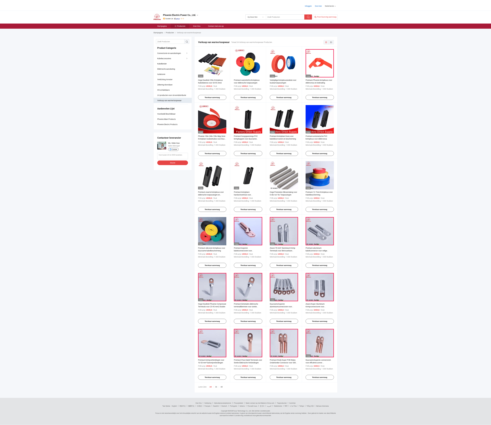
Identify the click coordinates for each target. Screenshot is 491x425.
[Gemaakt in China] (169, 5)
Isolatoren (161, 74)
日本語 (199, 406)
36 (216, 387)
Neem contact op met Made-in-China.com (260, 403)
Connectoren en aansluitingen (169, 53)
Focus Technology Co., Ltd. (242, 411)
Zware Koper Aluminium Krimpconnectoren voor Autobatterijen (315, 306)
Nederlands (278, 406)
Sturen (172, 163)
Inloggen (308, 6)
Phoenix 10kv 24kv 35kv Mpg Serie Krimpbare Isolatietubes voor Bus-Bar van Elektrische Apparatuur (211, 139)
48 (222, 387)
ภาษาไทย (293, 406)
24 (211, 387)
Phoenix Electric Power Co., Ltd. (179, 15)
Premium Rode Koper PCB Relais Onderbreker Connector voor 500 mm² (283, 363)
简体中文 (183, 406)
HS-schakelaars (163, 90)
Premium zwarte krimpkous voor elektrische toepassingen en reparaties (211, 195)
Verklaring (207, 403)
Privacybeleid (238, 403)
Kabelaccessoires (164, 58)
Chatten (174, 149)
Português (233, 406)
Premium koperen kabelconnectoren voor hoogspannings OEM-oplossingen (247, 251)
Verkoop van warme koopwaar (169, 100)
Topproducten (282, 403)
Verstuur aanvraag (212, 97)
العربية (269, 406)
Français (207, 406)
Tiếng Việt (310, 406)
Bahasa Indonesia (322, 406)
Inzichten (292, 403)
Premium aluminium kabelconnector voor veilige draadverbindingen (316, 251)
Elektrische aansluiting (166, 69)
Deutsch (224, 406)
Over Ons (196, 26)
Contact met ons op (216, 26)
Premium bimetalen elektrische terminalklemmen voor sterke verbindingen (246, 306)
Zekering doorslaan (164, 84)
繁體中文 (191, 406)
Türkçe (301, 406)
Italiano (242, 406)
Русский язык (252, 406)
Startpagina (162, 26)
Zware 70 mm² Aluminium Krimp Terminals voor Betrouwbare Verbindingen (282, 251)
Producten (181, 26)
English (174, 406)
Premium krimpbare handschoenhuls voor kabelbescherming (242, 195)
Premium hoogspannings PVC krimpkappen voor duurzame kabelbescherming (246, 139)
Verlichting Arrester (164, 79)
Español (216, 406)
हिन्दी (286, 406)
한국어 (262, 406)
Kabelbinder (162, 63)
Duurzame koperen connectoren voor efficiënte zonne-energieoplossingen (318, 363)
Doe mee (318, 6)
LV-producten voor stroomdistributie (171, 95)
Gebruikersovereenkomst (222, 403)
